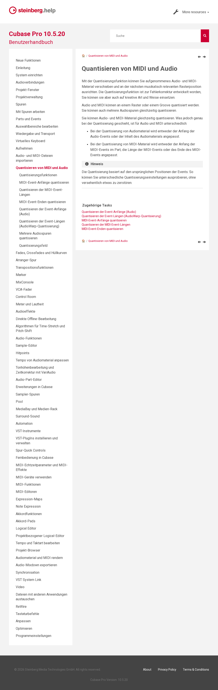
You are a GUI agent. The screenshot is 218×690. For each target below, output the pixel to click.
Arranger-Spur (26, 260)
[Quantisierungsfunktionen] (204, 56)
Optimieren (24, 628)
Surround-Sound (28, 416)
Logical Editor (26, 528)
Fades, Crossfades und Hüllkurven (41, 253)
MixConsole (25, 282)
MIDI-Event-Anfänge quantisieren (44, 182)
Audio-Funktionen (29, 338)
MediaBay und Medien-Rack (36, 409)
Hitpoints (22, 353)
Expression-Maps (29, 499)
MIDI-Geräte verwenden (34, 477)
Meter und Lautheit (30, 304)
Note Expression (28, 506)
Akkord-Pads (25, 521)
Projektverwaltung (29, 97)
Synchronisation (27, 572)
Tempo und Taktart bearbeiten (38, 543)
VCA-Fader (24, 289)
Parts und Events (28, 119)
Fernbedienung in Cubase (34, 458)
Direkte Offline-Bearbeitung (36, 319)
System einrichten (29, 75)
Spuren (21, 104)
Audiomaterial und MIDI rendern (39, 558)
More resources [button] (194, 12)
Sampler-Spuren (28, 394)
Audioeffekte (25, 311)
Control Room (26, 297)
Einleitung (23, 68)
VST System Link (28, 580)
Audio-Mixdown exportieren (36, 565)
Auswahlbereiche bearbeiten (37, 126)
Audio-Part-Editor (29, 380)
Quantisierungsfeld (33, 246)
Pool (19, 402)
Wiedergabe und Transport (35, 134)
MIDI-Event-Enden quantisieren (102, 229)
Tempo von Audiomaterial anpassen (42, 360)
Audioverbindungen (30, 82)
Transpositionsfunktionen (34, 268)
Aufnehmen (24, 148)
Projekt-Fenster (27, 90)
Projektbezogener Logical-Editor (40, 536)
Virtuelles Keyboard (30, 141)
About (147, 669)
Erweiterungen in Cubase (34, 387)
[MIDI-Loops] (199, 56)
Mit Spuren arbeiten (30, 112)
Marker (21, 275)
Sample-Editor (26, 346)
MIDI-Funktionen (28, 484)
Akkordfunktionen (29, 514)
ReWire (21, 607)
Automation (24, 424)
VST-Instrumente (28, 431)
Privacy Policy (167, 669)
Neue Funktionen (28, 60)
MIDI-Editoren (26, 492)
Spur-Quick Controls (31, 450)
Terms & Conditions (196, 669)
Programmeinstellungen (33, 636)
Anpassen (23, 621)
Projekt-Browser (28, 550)
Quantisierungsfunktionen (38, 175)
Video (20, 587)
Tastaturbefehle (27, 614)
